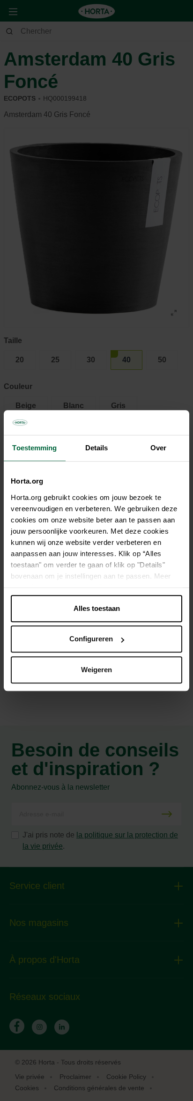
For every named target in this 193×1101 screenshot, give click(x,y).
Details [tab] (96, 448)
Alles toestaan (97, 608)
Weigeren (96, 670)
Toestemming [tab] (34, 448)
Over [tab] (158, 448)
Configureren (91, 639)
